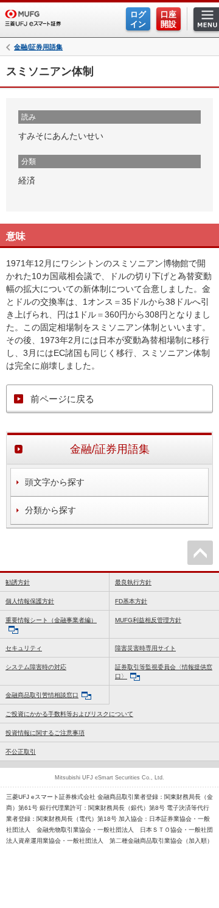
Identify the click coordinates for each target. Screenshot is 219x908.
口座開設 (168, 19)
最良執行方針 (133, 582)
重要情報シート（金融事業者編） (51, 620)
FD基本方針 (131, 601)
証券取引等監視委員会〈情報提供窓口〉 (163, 671)
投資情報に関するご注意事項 (45, 732)
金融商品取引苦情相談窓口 (41, 695)
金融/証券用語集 (38, 47)
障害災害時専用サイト (145, 648)
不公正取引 (20, 751)
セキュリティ (23, 648)
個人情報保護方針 (29, 601)
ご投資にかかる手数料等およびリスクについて (69, 714)
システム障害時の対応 (35, 667)
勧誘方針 (17, 582)
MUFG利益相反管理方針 (148, 620)
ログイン (138, 19)
